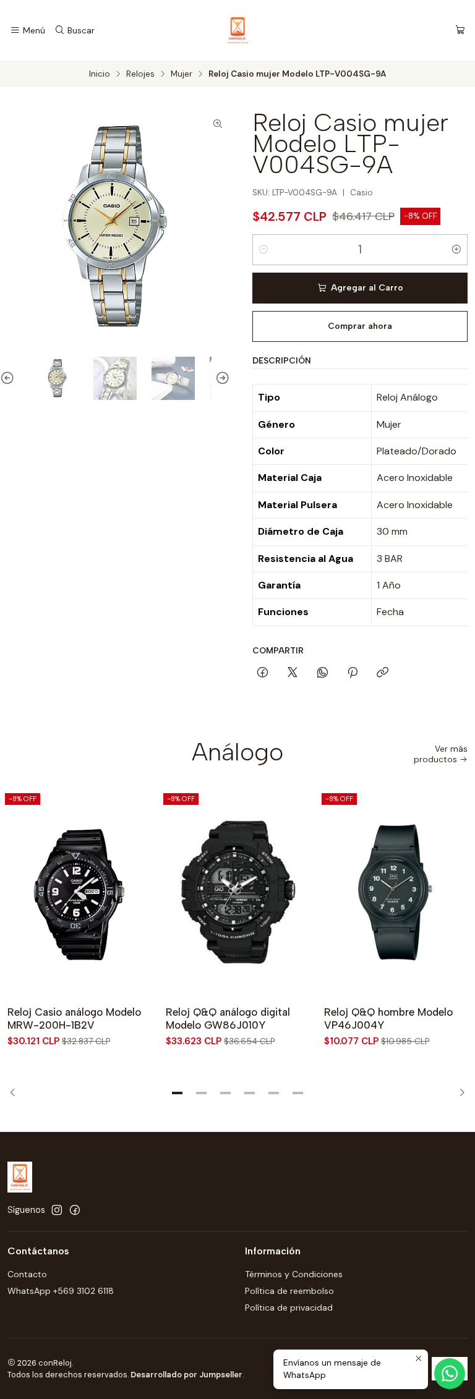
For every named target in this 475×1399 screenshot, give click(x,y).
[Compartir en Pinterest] (352, 673)
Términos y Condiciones (294, 1274)
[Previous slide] (9, 378)
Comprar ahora (360, 326)
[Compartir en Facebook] (262, 673)
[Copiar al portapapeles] (382, 673)
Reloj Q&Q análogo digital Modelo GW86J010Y (228, 1018)
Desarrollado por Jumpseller (186, 1374)
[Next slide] (221, 378)
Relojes (140, 74)
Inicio (99, 74)
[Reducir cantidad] (263, 250)
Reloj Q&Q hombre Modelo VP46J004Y (388, 1018)
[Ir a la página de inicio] (237, 30)
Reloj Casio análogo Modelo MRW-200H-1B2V (74, 1018)
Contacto (27, 1274)
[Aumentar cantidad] (456, 250)
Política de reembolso (289, 1290)
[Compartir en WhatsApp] (322, 673)
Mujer (181, 74)
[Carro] (460, 31)
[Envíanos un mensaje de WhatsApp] (449, 1373)
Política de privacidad (289, 1307)
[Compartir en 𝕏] (292, 673)
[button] (177, 1093)
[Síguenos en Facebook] (75, 1210)
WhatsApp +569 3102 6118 (60, 1290)
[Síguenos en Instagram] (57, 1210)
